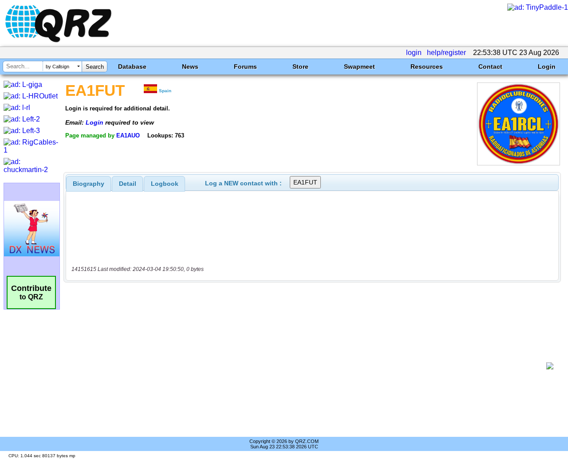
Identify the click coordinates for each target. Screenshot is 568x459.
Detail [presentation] (127, 183)
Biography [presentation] (88, 183)
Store (300, 66)
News (190, 66)
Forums (245, 66)
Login (547, 66)
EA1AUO (128, 135)
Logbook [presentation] (164, 183)
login (414, 52)
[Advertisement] (308, 366)
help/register (446, 52)
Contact (490, 66)
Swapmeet (359, 66)
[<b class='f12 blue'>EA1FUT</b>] (518, 163)
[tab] (88, 183)
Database (132, 66)
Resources (426, 66)
